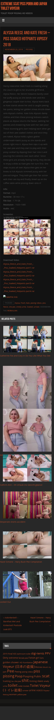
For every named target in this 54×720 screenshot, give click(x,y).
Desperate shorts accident (12, 521)
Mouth (45, 667)
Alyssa (17, 303)
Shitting (33, 681)
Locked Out (5, 602)
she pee (12, 307)
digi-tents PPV (41, 653)
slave (40, 681)
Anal (10, 653)
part (4, 671)
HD (21, 662)
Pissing (29, 49)
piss (44, 303)
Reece (5, 307)
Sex (12, 681)
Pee (10, 671)
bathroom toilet (24, 653)
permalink (12, 310)
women (13, 694)
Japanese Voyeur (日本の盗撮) (25, 664)
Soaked (30, 307)
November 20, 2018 (14, 49)
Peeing (18, 671)
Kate (28, 303)
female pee (23, 658)
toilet (13, 685)
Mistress (38, 667)
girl (37, 657)
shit (25, 680)
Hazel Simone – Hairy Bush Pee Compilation (21, 561)
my (50, 667)
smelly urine (21, 307)
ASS (14, 653)
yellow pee (21, 694)
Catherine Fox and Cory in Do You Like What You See (25, 355)
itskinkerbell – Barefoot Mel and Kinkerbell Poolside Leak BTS (12, 623)
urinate (36, 307)
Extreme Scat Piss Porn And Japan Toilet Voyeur (24, 6)
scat (46, 675)
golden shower (11, 662)
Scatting (7, 681)
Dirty (5, 657)
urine (32, 690)
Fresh (23, 303)
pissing (8, 675)
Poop (18, 676)
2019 (5, 653)
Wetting (6, 694)
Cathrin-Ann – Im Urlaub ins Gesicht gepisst (21, 484)
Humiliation (28, 662)
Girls (42, 658)
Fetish (32, 657)
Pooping (28, 676)
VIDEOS (39, 690)
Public (37, 676)
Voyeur (46, 690)
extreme (13, 657)
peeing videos (36, 303)
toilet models (23, 686)
